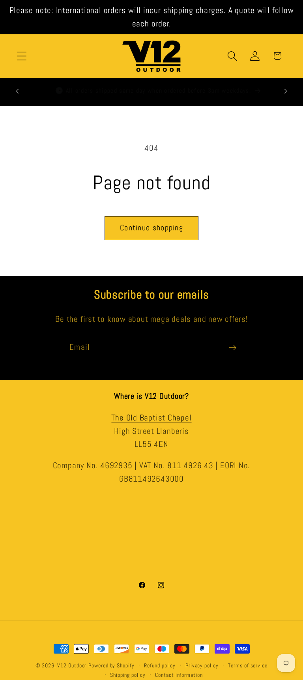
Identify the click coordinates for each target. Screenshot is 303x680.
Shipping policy (128, 674)
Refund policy (160, 665)
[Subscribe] (232, 347)
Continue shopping (151, 228)
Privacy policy (202, 665)
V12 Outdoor (71, 665)
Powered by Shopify (111, 665)
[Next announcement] (285, 91)
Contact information (178, 674)
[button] (21, 56)
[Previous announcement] (17, 91)
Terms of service (247, 665)
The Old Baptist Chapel (151, 418)
